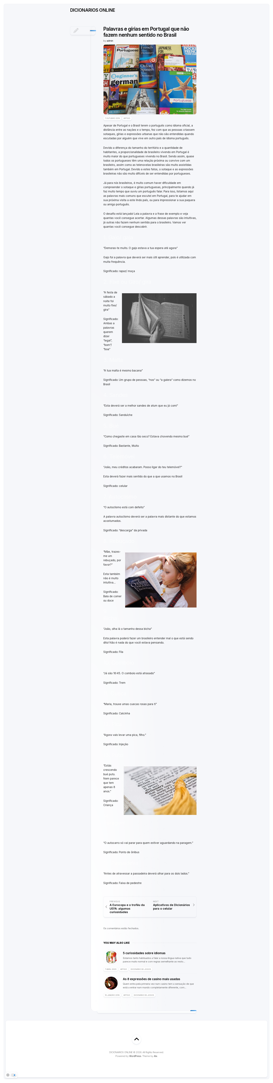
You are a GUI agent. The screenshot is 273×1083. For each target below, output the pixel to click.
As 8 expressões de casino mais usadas (151, 979)
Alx (155, 1056)
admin (110, 40)
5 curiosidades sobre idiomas (144, 953)
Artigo (127, 118)
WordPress (135, 1056)
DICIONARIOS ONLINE (92, 10)
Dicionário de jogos (141, 969)
